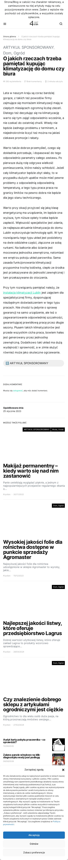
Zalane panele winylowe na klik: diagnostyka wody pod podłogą (21, 756)
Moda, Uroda (58, 429)
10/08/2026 (8, 746)
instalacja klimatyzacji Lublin (22, 292)
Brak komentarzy (34, 81)
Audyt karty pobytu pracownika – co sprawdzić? (24, 741)
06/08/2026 (8, 761)
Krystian (6, 494)
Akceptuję (34, 835)
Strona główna (9, 36)
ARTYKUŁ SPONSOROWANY (28, 47)
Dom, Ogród (14, 53)
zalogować (18, 390)
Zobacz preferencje (34, 852)
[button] (63, 769)
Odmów (34, 843)
